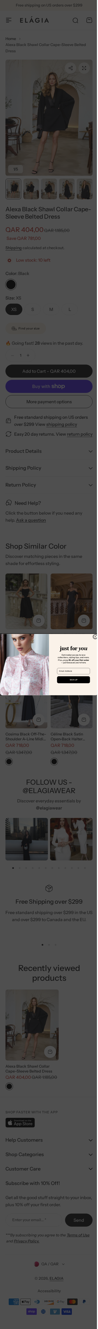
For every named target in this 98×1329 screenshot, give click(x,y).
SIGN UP (71, 680)
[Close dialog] (93, 636)
